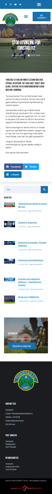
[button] (39, 4)
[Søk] (44, 189)
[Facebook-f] (6, 4)
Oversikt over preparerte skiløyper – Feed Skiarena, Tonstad (30, 282)
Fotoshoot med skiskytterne (30, 260)
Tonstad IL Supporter (27, 222)
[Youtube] (15, 4)
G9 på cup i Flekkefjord (28, 297)
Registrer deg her (22, 345)
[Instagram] (11, 4)
